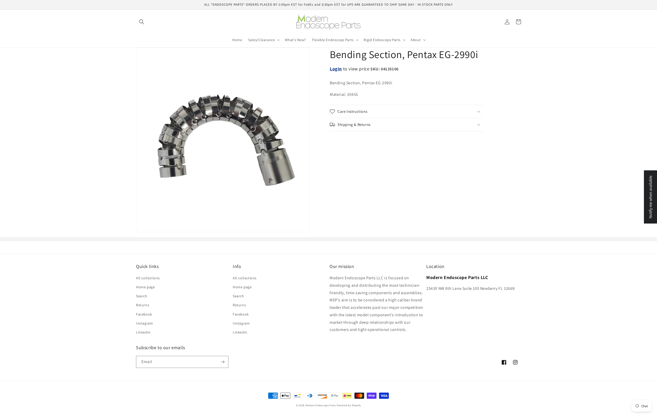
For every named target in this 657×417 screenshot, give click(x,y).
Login (336, 69)
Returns (142, 305)
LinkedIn (143, 332)
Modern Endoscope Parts (321, 405)
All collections (148, 278)
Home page (145, 287)
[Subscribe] (222, 362)
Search (141, 296)
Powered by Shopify (349, 405)
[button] (141, 21)
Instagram (144, 323)
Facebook (144, 314)
